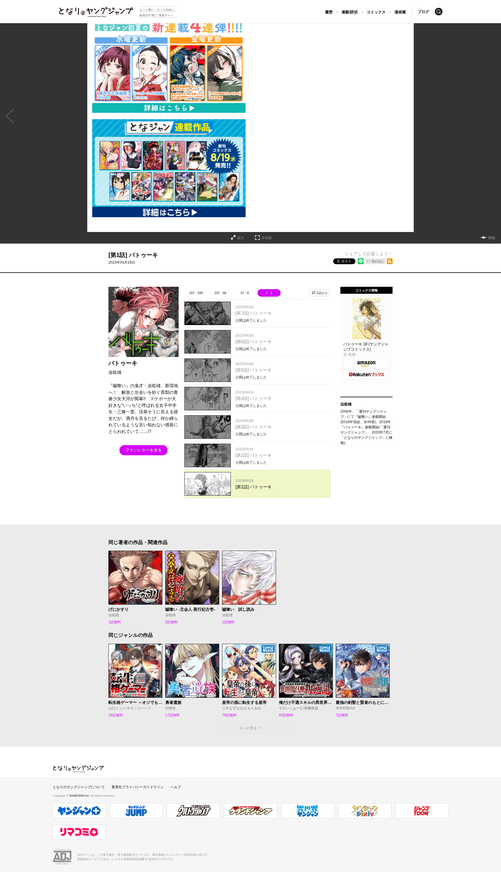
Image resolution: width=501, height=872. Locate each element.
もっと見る (248, 728)
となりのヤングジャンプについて (79, 787)
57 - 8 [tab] (245, 293)
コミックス (376, 12)
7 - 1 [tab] (269, 293)
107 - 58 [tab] (220, 293)
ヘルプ (175, 787)
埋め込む (377, 261)
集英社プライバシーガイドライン (138, 787)
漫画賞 (400, 12)
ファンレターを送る (143, 450)
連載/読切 (350, 12)
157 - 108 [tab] (196, 293)
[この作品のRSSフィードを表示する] (390, 261)
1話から (322, 293)
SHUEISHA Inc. (79, 795)
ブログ (423, 12)
